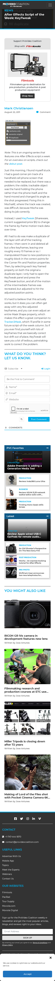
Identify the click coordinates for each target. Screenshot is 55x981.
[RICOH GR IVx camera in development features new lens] (27, 613)
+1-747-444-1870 (13, 836)
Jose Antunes (23, 643)
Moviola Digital (10, 910)
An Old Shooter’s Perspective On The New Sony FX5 (32, 549)
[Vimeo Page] (39, 818)
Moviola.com (8, 906)
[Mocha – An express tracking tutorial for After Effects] (11, 560)
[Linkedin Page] (33, 818)
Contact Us (8, 878)
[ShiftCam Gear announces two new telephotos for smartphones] (11, 572)
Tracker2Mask (12, 321)
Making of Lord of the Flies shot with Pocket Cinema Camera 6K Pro (26, 797)
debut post (15, 163)
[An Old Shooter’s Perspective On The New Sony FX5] (11, 548)
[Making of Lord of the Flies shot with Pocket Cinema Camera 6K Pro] (27, 772)
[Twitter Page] (21, 818)
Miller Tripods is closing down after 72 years (24, 743)
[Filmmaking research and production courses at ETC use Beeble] (27, 666)
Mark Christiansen (18, 108)
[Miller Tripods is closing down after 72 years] (27, 719)
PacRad (6, 897)
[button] (50, 957)
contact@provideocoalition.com (22, 842)
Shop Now (27, 96)
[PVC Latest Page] (47, 516)
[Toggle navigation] (50, 5)
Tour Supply (8, 901)
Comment (45, 112)
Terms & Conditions (40, 943)
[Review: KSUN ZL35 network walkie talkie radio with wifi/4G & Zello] (11, 492)
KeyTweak (28, 218)
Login (47, 368)
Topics (5, 865)
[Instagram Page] (27, 818)
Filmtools (7, 892)
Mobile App (8, 860)
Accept (28, 974)
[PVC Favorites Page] (47, 448)
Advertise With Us (11, 856)
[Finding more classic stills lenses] (11, 504)
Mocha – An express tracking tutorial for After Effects (32, 562)
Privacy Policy (7, 945)
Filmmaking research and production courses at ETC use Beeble (25, 691)
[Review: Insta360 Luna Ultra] (11, 480)
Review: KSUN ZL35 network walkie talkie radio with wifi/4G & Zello (32, 494)
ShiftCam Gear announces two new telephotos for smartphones (31, 575)
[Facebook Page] (15, 818)
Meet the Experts (11, 869)
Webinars (7, 874)
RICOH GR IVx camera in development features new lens (26, 637)
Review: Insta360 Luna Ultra (32, 481)
